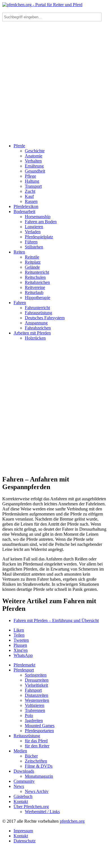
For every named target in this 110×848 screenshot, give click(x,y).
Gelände (32, 267)
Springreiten (36, 675)
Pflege (30, 176)
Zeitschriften (36, 761)
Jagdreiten (34, 720)
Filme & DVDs (38, 766)
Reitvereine (35, 287)
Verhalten (33, 161)
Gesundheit (35, 171)
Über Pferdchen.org (31, 806)
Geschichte (35, 150)
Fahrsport (33, 690)
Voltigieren (34, 705)
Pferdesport (24, 670)
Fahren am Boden (41, 221)
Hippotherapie (37, 297)
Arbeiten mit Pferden (32, 333)
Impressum (23, 830)
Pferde (19, 145)
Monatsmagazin (39, 776)
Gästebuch (23, 796)
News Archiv (37, 791)
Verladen (33, 231)
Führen (31, 241)
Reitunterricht (37, 272)
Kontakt (21, 801)
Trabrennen (35, 710)
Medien (20, 750)
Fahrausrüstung (38, 312)
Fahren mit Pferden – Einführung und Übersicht (56, 620)
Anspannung (36, 322)
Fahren (20, 302)
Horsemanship (37, 216)
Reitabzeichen (37, 282)
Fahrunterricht (37, 307)
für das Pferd (36, 740)
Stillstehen (34, 247)
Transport (33, 186)
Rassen (31, 201)
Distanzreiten (36, 695)
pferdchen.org (72, 821)
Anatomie (33, 155)
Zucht (30, 191)
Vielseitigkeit (36, 685)
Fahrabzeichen (38, 327)
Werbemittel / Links (42, 811)
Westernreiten (37, 700)
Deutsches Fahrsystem (45, 317)
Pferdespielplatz (39, 236)
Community (24, 781)
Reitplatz (33, 262)
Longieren (34, 226)
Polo (29, 715)
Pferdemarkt (24, 664)
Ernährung (34, 166)
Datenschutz (25, 840)
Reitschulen (35, 277)
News (19, 786)
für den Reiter (37, 745)
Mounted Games (39, 725)
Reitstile (32, 257)
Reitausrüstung (27, 735)
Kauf (29, 196)
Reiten (19, 252)
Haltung (32, 181)
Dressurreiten (37, 680)
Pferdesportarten (39, 730)
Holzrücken (35, 338)
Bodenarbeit (24, 211)
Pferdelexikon (26, 206)
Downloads (24, 771)
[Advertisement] (55, 84)
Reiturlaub (34, 292)
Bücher (31, 756)
